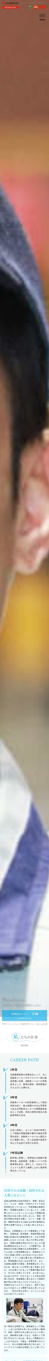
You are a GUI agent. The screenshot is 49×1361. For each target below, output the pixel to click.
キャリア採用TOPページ (24, 1024)
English (32, 3)
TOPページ (7, 1024)
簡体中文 (42, 3)
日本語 (23, 3)
